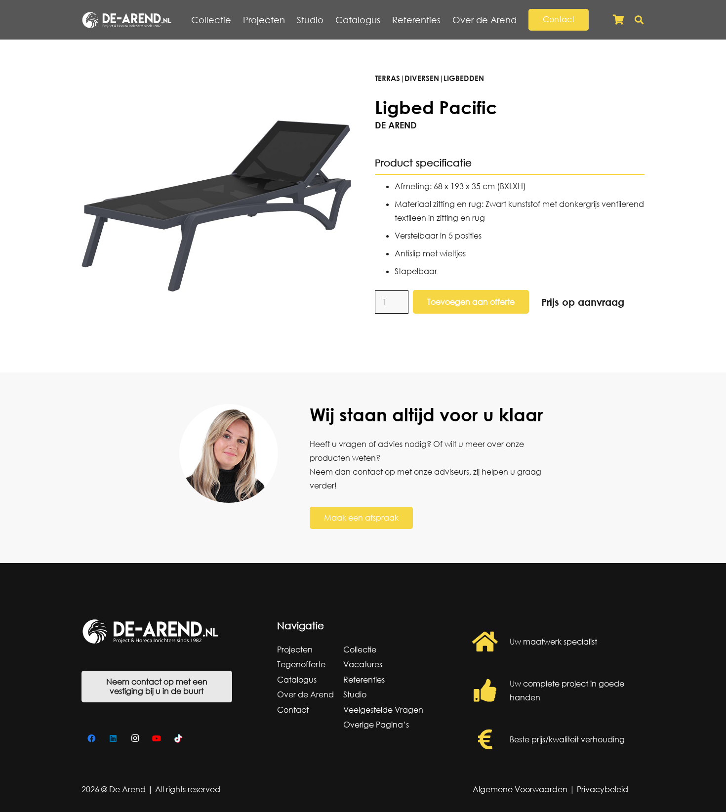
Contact (293, 710)
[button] (522, 20)
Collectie (359, 649)
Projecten (295, 649)
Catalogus (297, 680)
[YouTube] (156, 738)
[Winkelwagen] (618, 20)
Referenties (364, 680)
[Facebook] (91, 738)
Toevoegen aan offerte (471, 302)
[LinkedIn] (113, 738)
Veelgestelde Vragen (383, 710)
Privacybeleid (602, 789)
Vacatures (362, 664)
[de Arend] (126, 20)
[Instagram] (135, 738)
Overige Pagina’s (376, 725)
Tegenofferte (301, 664)
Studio (354, 694)
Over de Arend (305, 694)
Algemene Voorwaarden (520, 789)
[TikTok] (178, 738)
